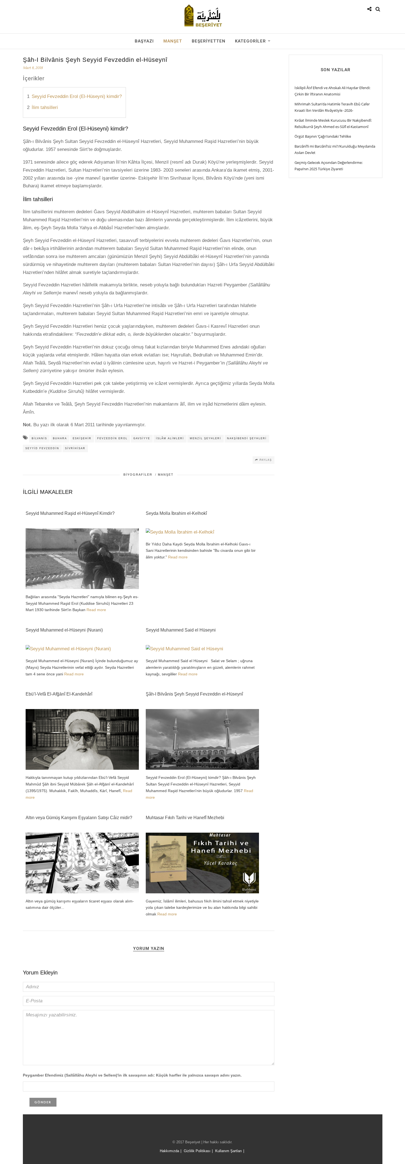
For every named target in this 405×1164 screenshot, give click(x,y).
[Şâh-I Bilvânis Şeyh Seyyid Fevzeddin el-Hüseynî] (202, 768)
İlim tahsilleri (45, 107)
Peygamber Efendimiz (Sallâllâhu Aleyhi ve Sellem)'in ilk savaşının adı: (132, 1075)
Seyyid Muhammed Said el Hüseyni (181, 630)
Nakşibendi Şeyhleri (247, 438)
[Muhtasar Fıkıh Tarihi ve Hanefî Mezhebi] (202, 892)
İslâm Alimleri (170, 438)
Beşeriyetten (208, 41)
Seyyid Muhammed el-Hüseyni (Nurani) (64, 630)
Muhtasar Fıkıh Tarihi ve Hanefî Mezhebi (185, 817)
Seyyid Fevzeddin (42, 448)
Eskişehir (82, 438)
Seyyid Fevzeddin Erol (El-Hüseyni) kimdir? (77, 96)
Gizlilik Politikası (197, 1151)
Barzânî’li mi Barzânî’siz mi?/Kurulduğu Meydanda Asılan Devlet (335, 149)
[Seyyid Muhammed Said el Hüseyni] (184, 648)
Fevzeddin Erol (112, 438)
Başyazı (144, 41)
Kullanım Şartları (228, 1151)
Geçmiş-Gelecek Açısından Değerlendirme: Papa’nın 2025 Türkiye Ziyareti (329, 165)
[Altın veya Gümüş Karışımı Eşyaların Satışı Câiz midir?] (82, 892)
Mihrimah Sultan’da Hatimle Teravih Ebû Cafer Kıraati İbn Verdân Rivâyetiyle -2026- (332, 107)
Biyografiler (137, 474)
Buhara (60, 438)
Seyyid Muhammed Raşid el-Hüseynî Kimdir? (70, 513)
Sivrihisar (75, 448)
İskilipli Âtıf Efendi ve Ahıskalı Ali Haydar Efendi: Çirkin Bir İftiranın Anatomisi (332, 91)
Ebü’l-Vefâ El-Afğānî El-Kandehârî (59, 694)
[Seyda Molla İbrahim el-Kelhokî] (180, 532)
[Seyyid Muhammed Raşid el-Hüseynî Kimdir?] (82, 588)
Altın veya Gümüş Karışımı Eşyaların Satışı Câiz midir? (79, 817)
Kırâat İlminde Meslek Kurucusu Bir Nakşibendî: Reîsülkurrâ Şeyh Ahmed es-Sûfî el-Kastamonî (333, 123)
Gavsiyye (141, 438)
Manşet (172, 41)
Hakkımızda (169, 1151)
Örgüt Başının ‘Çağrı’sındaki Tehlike (323, 136)
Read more (96, 610)
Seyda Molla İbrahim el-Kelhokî (176, 513)
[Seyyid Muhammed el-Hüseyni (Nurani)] (68, 648)
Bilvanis (39, 438)
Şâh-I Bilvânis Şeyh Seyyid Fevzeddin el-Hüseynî (194, 694)
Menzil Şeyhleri (205, 438)
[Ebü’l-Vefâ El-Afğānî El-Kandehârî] (82, 768)
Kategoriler (250, 41)
